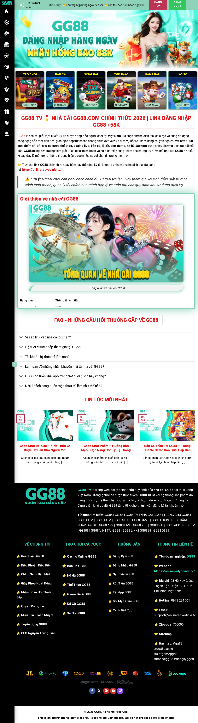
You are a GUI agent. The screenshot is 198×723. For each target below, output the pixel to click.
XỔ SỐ (7, 89)
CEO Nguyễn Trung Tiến (38, 633)
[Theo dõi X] (99, 691)
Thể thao (7, 55)
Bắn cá (7, 33)
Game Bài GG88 (79, 594)
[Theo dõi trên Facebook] (92, 691)
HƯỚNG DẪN (7, 100)
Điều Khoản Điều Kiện (36, 565)
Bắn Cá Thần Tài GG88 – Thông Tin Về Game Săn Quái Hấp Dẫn (167, 448)
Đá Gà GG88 (76, 604)
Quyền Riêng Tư (32, 606)
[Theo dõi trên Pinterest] (106, 691)
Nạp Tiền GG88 (123, 574)
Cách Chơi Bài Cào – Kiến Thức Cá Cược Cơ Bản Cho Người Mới (45, 448)
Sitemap (165, 634)
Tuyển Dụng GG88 (34, 624)
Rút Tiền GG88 (123, 583)
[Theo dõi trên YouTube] (113, 691)
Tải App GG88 (122, 592)
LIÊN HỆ (7, 134)
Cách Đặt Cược (123, 610)
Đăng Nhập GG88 (125, 565)
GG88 (7, 11)
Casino (7, 22)
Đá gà (7, 78)
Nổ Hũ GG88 (76, 575)
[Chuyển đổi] (21, 338)
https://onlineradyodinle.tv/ (41, 169)
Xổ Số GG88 (76, 613)
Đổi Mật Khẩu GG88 (126, 601)
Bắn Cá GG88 (77, 566)
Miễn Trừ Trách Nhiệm (37, 615)
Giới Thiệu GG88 (32, 556)
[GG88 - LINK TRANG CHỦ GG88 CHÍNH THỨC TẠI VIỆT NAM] (7, 2)
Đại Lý (7, 122)
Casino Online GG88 (81, 556)
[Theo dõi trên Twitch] (120, 691)
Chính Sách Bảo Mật (35, 574)
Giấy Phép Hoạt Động (36, 583)
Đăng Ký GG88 (123, 556)
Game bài (7, 67)
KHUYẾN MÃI (7, 111)
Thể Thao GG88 (78, 585)
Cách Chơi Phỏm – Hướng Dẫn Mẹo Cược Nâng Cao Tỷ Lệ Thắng (106, 448)
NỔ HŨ (7, 44)
